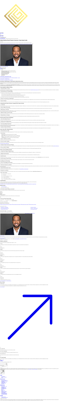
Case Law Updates (3, 392)
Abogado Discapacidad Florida (5, 397)
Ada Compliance (3, 376)
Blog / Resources (3, 390)
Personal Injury (3, 381)
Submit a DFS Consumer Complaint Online (4, 143)
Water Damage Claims (4, 387)
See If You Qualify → (33, 213)
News (2, 389)
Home (0, 38)
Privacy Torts (3, 383)
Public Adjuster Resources (4, 391)
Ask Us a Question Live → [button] (27, 213)
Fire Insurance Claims (4, 388)
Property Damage (3, 38)
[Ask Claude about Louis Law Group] (3, 33)
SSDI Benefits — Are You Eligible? (4, 207)
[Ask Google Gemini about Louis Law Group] (2, 33)
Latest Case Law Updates (33, 207)
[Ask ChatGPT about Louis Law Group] (0, 33)
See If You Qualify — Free (2, 37)
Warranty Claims (3, 382)
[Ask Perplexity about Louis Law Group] (1, 33)
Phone (6, 364)
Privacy (2, 377)
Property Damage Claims (4, 186)
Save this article (3, 68)
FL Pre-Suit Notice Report (4, 393)
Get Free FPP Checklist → (14, 200)
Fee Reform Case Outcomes (4, 394)
